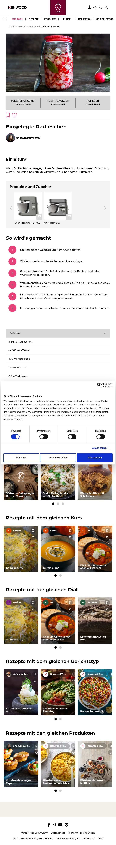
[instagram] (54, 825)
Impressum (89, 838)
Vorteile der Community (34, 833)
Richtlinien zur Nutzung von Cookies (32, 838)
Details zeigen (99, 448)
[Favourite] (33, 530)
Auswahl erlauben (58, 457)
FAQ (101, 838)
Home (11, 26)
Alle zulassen (95, 457)
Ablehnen (21, 457)
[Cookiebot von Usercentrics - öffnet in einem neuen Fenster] (99, 385)
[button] (58, 333)
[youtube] (60, 825)
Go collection (105, 19)
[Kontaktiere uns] (102, 7)
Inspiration (84, 19)
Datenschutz (58, 833)
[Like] (36, 465)
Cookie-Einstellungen (67, 838)
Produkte (50, 19)
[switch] (43, 436)
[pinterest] (66, 825)
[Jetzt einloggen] (106, 7)
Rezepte (34, 19)
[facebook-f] (49, 825)
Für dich (17, 19)
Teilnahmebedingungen (81, 833)
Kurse (67, 19)
